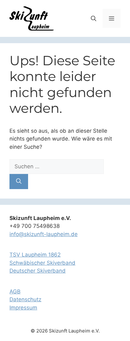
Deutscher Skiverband (37, 271)
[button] (94, 18)
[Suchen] (18, 181)
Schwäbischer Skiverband (42, 263)
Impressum (23, 307)
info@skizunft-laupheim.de (43, 234)
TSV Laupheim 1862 (35, 254)
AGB (15, 291)
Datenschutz (25, 299)
